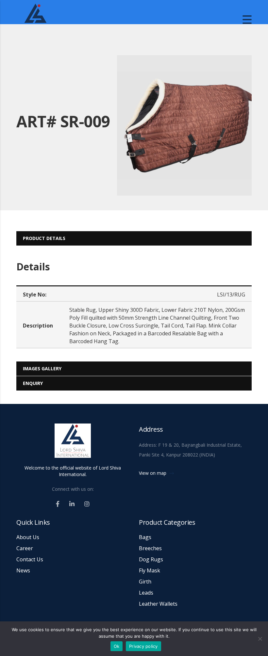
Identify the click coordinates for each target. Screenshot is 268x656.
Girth (145, 581)
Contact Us (29, 559)
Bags (145, 537)
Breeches (150, 548)
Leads (146, 592)
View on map (153, 473)
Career (24, 548)
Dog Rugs (151, 559)
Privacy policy (143, 646)
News (23, 570)
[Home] (65, 19)
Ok (117, 646)
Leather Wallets (158, 603)
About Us (27, 537)
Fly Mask (149, 570)
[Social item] (57, 504)
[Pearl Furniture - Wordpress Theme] (73, 443)
